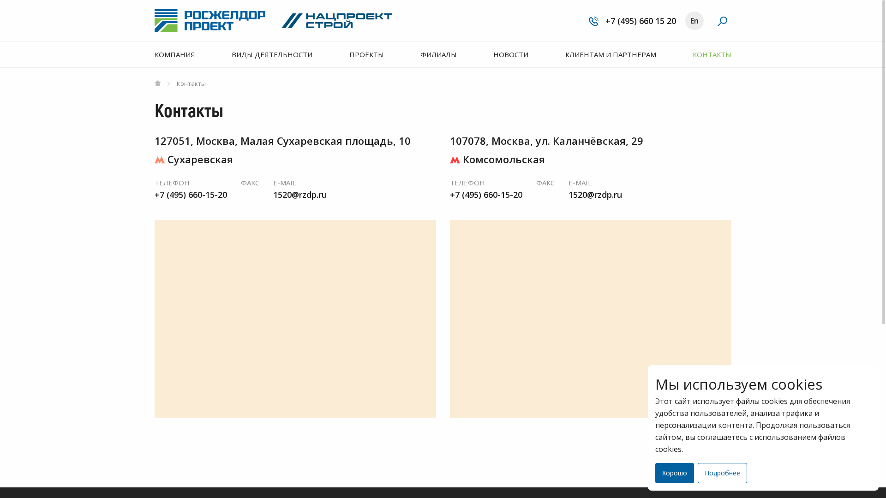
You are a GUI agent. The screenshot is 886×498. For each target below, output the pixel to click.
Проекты (366, 54)
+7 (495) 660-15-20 (191, 194)
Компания (175, 54)
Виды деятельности (272, 54)
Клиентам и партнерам (610, 54)
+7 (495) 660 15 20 (639, 20)
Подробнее (722, 472)
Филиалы (438, 54)
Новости (510, 54)
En (694, 21)
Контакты (712, 54)
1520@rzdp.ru (300, 194)
